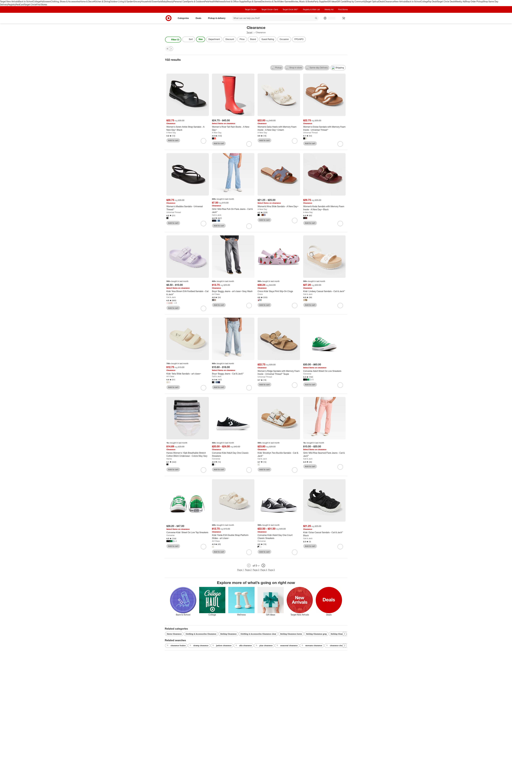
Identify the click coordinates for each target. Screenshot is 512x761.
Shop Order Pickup (474, 1)
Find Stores (41, 4)
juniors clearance (223, 645)
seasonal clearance (289, 645)
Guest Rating (267, 39)
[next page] (263, 565)
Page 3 (256, 570)
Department (214, 39)
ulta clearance (245, 645)
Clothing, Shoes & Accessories (65, 1)
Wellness (219, 1)
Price (242, 39)
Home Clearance (174, 634)
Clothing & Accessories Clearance (201, 634)
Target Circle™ (251, 9)
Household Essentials (151, 1)
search (316, 18)
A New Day (171, 132)
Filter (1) (175, 39)
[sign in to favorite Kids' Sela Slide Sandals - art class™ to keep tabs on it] (203, 387)
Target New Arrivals (9, 1)
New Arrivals (400, 1)
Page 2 (248, 570)
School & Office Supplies (235, 1)
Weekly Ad (460, 1)
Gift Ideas (332, 1)
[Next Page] (344, 39)
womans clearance (313, 645)
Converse (307, 374)
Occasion (284, 39)
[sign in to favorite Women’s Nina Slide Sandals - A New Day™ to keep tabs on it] (294, 220)
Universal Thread (310, 132)
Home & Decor (87, 1)
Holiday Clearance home (291, 634)
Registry (12, 4)
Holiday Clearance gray (316, 634)
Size (201, 39)
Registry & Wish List (311, 9)
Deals (381, 1)
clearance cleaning (338, 645)
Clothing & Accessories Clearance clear (258, 634)
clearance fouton (178, 645)
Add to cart (173, 140)
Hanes (169, 459)
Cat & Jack (216, 215)
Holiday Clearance (228, 634)
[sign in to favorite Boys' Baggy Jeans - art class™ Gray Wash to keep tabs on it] (249, 305)
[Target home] (168, 18)
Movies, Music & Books (302, 1)
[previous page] (249, 565)
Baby (164, 1)
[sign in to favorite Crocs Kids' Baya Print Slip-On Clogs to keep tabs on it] (294, 305)
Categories (183, 18)
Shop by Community (355, 1)
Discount (229, 39)
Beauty (170, 1)
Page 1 (240, 570)
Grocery (137, 1)
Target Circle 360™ (290, 9)
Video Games (284, 1)
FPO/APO (298, 39)
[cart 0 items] (344, 18)
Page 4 (263, 570)
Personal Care (180, 1)
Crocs (260, 294)
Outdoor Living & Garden (121, 1)
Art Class (216, 294)
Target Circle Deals (446, 1)
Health (212, 1)
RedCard (20, 4)
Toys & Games (254, 1)
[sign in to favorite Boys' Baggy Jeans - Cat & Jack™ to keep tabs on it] (249, 387)
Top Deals (432, 1)
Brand (253, 39)
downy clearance (200, 645)
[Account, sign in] (330, 18)
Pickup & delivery (216, 18)
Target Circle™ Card (269, 9)
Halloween (45, 1)
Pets (207, 1)
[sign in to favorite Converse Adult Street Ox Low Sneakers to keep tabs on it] (340, 385)
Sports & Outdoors (196, 1)
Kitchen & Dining (102, 1)
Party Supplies (320, 1)
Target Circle (30, 4)
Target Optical (372, 1)
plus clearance (266, 645)
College (36, 1)
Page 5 (271, 570)
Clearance (389, 1)
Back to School (25, 1)
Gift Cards (341, 1)
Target (249, 32)
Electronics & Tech (269, 1)
